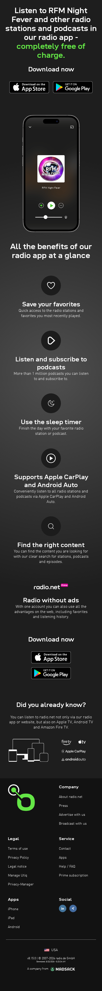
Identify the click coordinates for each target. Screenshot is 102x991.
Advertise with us (72, 814)
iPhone (13, 909)
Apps (63, 857)
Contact (65, 848)
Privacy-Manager (21, 884)
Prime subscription (73, 875)
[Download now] (29, 87)
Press (63, 806)
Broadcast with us (73, 823)
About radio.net (70, 797)
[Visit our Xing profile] (73, 908)
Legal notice (17, 866)
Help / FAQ (67, 866)
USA (54, 950)
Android (14, 927)
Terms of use (18, 848)
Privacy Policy (18, 857)
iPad (11, 918)
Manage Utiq (17, 875)
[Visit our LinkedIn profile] (63, 908)
